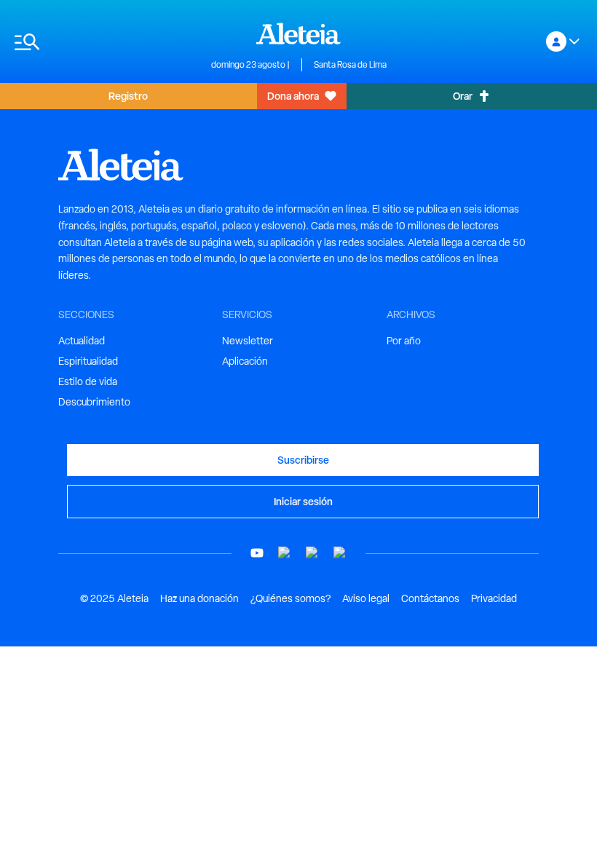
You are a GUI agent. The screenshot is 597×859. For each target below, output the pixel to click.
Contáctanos (430, 598)
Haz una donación (199, 598)
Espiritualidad (88, 361)
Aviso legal (366, 598)
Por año (404, 340)
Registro (128, 96)
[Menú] (106, 41)
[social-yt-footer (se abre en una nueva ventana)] (257, 553)
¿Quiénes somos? (290, 598)
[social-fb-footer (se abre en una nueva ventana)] (284, 553)
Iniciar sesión (303, 501)
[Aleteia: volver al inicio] (298, 33)
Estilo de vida (87, 381)
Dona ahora (293, 96)
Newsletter (247, 340)
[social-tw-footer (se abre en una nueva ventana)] (312, 553)
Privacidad (494, 598)
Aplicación (245, 361)
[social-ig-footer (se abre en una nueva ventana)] (340, 553)
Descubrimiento (94, 401)
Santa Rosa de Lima (350, 65)
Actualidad (81, 340)
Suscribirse (303, 460)
